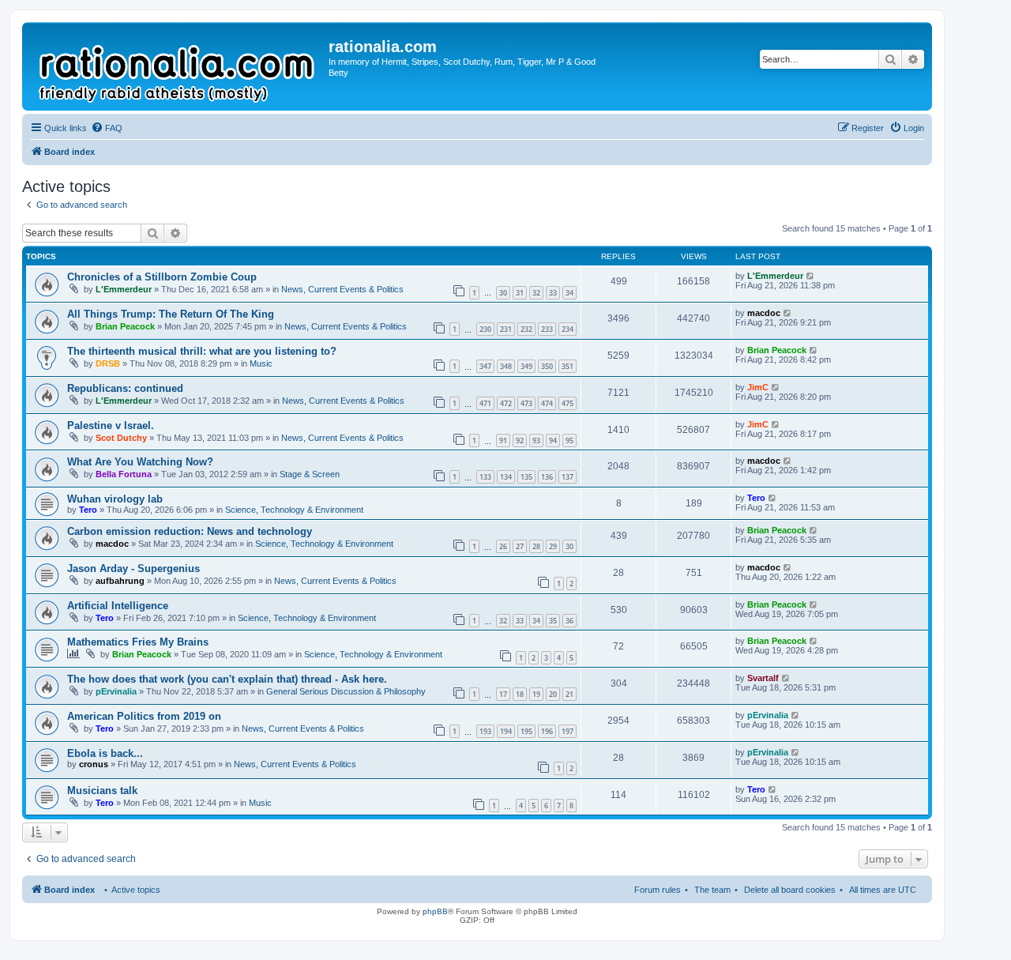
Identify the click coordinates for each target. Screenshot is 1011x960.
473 (526, 403)
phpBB (435, 911)
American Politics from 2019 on (144, 716)
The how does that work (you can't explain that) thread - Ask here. (227, 679)
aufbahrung (120, 580)
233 (547, 329)
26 (503, 546)
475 (567, 403)
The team (712, 889)
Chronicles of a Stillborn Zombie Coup (162, 277)
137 (567, 477)
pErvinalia (116, 691)
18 (520, 694)
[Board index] (177, 66)
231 (506, 329)
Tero (88, 509)
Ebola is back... (105, 753)
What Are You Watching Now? (140, 462)
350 (547, 366)
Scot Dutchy (121, 437)
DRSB (108, 363)
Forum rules (657, 889)
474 (547, 403)
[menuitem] (106, 128)
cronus (93, 764)
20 (553, 694)
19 (536, 694)
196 (547, 731)
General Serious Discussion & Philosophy (346, 691)
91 (503, 440)
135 (526, 477)
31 (520, 293)
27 (520, 546)
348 (506, 366)
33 (553, 293)
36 (569, 621)
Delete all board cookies (790, 889)
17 (503, 694)
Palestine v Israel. (110, 425)
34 (569, 293)
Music (261, 363)
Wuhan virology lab (115, 499)
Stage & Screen (310, 474)
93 (536, 440)
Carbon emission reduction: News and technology (189, 531)
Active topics (135, 889)
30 (503, 293)
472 (506, 403)
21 (569, 694)
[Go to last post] (811, 275)
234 (567, 329)
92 (520, 440)
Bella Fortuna (124, 474)
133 (485, 477)
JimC (758, 387)
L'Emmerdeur (124, 289)
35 (553, 621)
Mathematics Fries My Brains (138, 642)
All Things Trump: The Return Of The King (170, 314)
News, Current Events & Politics (342, 289)
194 (506, 731)
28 (536, 546)
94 (553, 440)
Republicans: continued (125, 388)
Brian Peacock (125, 326)
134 (506, 477)
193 (485, 731)
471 (485, 403)
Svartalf (763, 678)
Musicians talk (102, 790)
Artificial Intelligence (117, 606)
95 (569, 440)
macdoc (763, 313)
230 (485, 329)
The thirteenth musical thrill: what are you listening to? (201, 351)
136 (547, 477)
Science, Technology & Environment (294, 509)
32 (536, 293)
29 (553, 546)
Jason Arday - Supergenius (133, 568)
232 (526, 329)
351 (567, 366)
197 (567, 731)
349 (526, 366)
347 (485, 366)
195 (526, 731)
